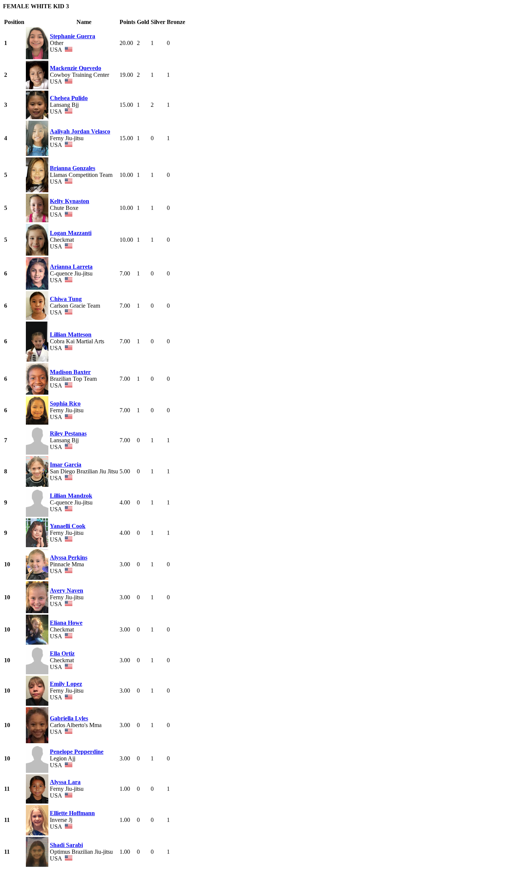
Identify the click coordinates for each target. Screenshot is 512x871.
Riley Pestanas (68, 433)
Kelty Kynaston (69, 201)
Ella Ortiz (62, 653)
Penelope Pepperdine (76, 751)
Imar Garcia (65, 464)
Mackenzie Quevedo (75, 68)
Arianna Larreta (71, 266)
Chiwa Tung (66, 299)
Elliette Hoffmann (72, 813)
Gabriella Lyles (69, 718)
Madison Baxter (70, 372)
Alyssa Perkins (68, 557)
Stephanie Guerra (72, 36)
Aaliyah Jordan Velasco (80, 131)
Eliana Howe (66, 623)
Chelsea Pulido (69, 98)
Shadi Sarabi (66, 845)
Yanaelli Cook (67, 526)
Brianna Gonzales (72, 168)
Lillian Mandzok (71, 495)
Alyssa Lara (65, 782)
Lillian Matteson (70, 334)
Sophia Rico (65, 403)
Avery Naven (66, 590)
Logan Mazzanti (70, 233)
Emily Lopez (66, 684)
